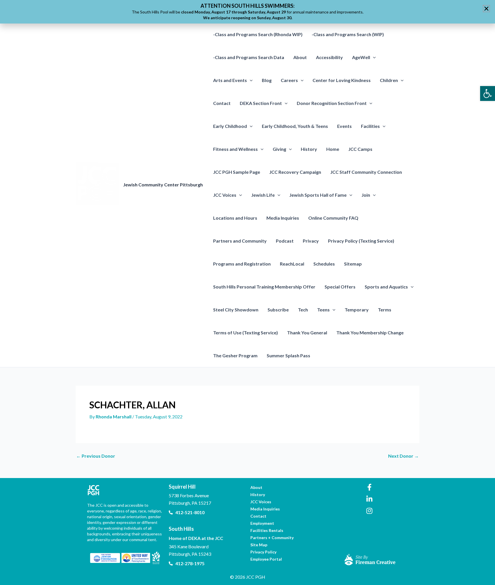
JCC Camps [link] (360, 149)
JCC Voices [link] (224, 195)
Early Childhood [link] (230, 126)
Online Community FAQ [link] (333, 218)
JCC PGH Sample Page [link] (236, 172)
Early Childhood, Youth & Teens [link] (295, 126)
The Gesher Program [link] (235, 355)
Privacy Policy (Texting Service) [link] (361, 240)
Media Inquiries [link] (282, 218)
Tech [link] (303, 309)
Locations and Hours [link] (235, 218)
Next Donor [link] (403, 456)
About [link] (300, 57)
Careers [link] (289, 80)
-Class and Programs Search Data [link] (248, 57)
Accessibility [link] (329, 57)
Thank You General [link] (307, 332)
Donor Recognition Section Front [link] (332, 103)
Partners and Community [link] (240, 240)
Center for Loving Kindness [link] (342, 80)
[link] (487, 93)
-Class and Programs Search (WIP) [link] (348, 34)
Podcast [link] (285, 240)
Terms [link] (384, 309)
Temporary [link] (357, 309)
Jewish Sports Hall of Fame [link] (318, 195)
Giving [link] (279, 149)
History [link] (309, 149)
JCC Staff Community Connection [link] (366, 172)
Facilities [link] (370, 126)
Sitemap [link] (353, 263)
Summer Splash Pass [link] (288, 355)
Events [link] (344, 126)
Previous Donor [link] (95, 456)
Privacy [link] (311, 240)
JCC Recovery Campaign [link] (295, 172)
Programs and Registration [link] (242, 263)
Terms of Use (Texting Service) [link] (245, 332)
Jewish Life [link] (263, 195)
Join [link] (366, 195)
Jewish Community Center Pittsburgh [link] (163, 184)
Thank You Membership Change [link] (370, 332)
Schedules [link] (324, 263)
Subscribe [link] (278, 309)
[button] (373, 57)
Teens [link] (323, 309)
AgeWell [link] (361, 57)
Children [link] (389, 80)
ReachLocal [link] (292, 263)
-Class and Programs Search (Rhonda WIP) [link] (257, 34)
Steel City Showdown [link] (235, 309)
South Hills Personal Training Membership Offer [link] (264, 286)
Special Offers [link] (340, 286)
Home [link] (332, 149)
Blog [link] (267, 80)
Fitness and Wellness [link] (235, 149)
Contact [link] (222, 103)
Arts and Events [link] (230, 80)
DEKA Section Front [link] (261, 103)
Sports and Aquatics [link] (386, 286)
